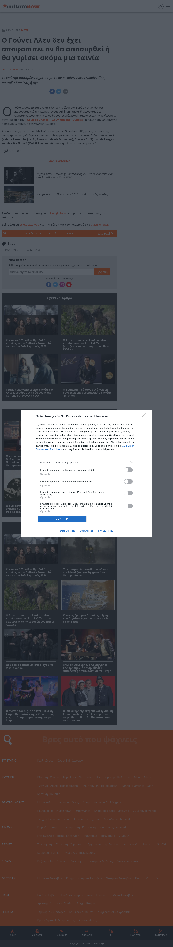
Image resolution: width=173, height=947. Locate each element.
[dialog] (86, 473)
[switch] (128, 469)
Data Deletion (67, 530)
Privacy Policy (105, 530)
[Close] (145, 416)
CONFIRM (62, 519)
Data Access (86, 530)
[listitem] (86, 462)
